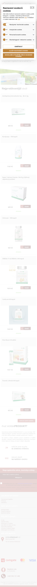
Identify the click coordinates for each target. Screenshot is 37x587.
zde (26, 17)
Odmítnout (18, 46)
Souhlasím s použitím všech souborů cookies (18, 55)
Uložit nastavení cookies (18, 50)
